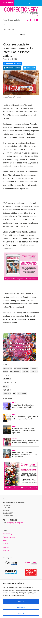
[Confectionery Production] (31, 564)
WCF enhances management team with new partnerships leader (25, 418)
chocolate (7, 368)
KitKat (5, 372)
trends (26, 372)
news (14, 403)
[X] (30, 20)
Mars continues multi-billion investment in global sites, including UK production (25, 454)
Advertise (6, 547)
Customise (21, 607)
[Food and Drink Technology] (31, 575)
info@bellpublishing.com (15, 523)
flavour (34, 368)
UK (14, 394)
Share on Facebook (13, 64)
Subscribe (11, 29)
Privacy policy (7, 534)
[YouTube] (37, 20)
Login (4, 29)
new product (15, 372)
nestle (6, 386)
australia (7, 394)
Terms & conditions (9, 537)
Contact (10, 20)
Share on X (30, 68)
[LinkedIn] (27, 20)
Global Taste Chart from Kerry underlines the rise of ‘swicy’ (23, 406)
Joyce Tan (7, 379)
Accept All (21, 601)
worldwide (22, 394)
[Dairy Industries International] (11, 573)
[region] (21, 599)
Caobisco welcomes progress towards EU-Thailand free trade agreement (23, 430)
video (14, 438)
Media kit (17, 20)
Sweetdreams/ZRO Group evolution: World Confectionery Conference (25, 442)
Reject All (21, 613)
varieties (34, 372)
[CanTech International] (11, 564)
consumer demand (21, 368)
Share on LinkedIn (13, 68)
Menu (22, 35)
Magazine (6, 550)
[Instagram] (33, 20)
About (5, 20)
